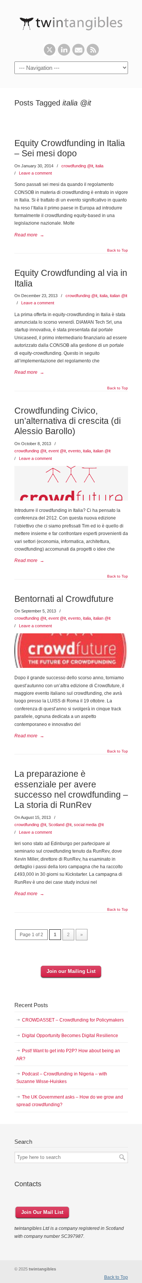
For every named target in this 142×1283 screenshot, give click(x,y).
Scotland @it (60, 824)
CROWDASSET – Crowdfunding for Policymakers (73, 1020)
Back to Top (117, 250)
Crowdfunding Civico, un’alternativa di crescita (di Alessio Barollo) (67, 421)
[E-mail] (78, 54)
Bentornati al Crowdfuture (64, 599)
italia (99, 166)
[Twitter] (50, 54)
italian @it (118, 295)
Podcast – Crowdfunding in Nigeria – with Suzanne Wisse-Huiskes (61, 1077)
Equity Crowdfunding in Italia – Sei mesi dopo (69, 148)
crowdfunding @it (77, 166)
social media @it (89, 824)
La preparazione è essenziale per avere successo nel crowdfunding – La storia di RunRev (71, 789)
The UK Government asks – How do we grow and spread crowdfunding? (69, 1100)
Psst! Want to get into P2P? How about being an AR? (68, 1054)
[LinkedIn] (64, 54)
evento (74, 451)
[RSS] (93, 54)
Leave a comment (35, 173)
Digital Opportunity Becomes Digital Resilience (70, 1035)
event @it (57, 451)
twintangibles (71, 21)
